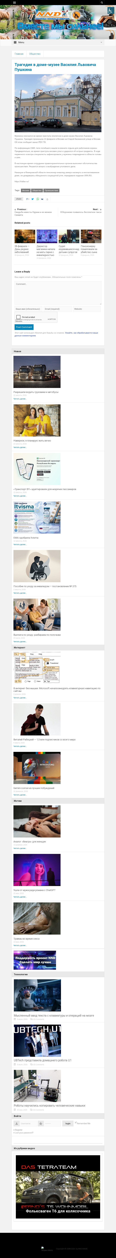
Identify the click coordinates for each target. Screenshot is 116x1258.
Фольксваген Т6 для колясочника (58, 1211)
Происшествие (51, 190)
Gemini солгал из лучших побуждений (33, 788)
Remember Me (83, 1123)
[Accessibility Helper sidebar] (111, 10)
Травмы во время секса (26, 938)
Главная (19, 53)
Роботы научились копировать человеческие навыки (49, 1105)
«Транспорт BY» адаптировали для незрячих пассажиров (44, 489)
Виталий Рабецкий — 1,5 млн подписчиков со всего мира (44, 739)
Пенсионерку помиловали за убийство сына (89, 249)
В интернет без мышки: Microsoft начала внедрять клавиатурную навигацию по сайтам (56, 689)
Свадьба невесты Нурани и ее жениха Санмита (33, 212)
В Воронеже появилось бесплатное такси (81, 210)
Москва (25, 190)
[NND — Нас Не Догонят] (58, 15)
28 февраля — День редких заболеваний (22, 249)
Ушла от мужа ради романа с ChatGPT (34, 890)
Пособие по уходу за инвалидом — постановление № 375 (44, 586)
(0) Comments (38, 1019)
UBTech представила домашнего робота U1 (43, 1060)
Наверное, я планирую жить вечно (32, 440)
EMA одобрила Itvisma (25, 537)
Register (18, 1130)
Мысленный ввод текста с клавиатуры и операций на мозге (54, 1015)
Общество (34, 53)
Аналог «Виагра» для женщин (29, 841)
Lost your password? (24, 1133)
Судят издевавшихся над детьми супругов (69, 249)
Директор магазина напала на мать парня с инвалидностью (46, 250)
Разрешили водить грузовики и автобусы (35, 392)
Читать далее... (20, 399)
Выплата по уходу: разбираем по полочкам (37, 635)
